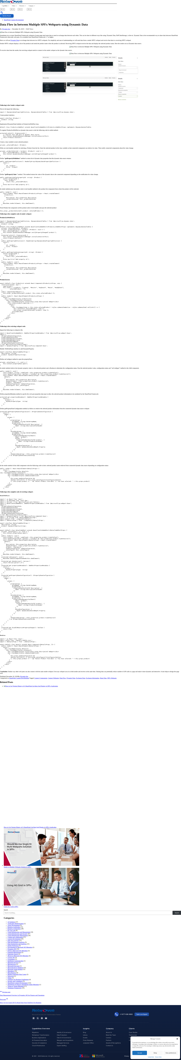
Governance (11, 959)
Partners (108, 1040)
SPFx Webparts (112, 678)
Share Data (103, 678)
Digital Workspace (13, 945)
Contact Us (109, 1045)
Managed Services (13, 962)
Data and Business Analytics (16, 942)
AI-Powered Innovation (39, 1040)
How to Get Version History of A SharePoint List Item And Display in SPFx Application (30, 827)
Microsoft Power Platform (15, 967)
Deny (155, 1053)
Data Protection (62, 1035)
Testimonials (133, 1035)
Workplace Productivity (15, 988)
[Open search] (1, 12)
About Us (109, 1032)
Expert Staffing (62, 1045)
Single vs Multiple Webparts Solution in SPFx (17, 867)
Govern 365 (11, 957)
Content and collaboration (15, 937)
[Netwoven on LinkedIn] (33, 1018)
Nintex (10, 978)
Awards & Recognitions (113, 1043)
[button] (177, 1039)
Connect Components (40, 678)
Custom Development (14, 939)
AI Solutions (11, 922)
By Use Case (11, 930)
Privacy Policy (158, 1057)
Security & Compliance (39, 1043)
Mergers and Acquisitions (65, 1040)
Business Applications (14, 928)
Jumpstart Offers (88, 1043)
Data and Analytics (13, 940)
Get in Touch (7, 16)
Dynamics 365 (12, 949)
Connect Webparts (53, 678)
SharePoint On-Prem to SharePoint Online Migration (23, 984)
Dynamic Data (14, 40)
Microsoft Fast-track (14, 966)
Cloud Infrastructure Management (18, 935)
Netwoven (11, 976)
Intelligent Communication (15, 961)
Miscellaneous (12, 973)
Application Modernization (16, 923)
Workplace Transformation (40, 1035)
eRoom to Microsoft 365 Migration (18, 956)
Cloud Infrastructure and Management (19, 932)
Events (85, 1037)
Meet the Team (111, 1035)
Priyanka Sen (6, 29)
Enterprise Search (13, 954)
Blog (84, 1032)
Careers (108, 1037)
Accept (140, 1053)
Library (85, 1035)
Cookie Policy (151, 1057)
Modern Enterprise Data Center (17, 974)
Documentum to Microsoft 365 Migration (20, 947)
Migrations (11, 971)
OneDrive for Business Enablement (18, 979)
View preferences (170, 1053)
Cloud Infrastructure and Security (17, 934)
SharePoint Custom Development (14, 20)
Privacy (126, 1056)
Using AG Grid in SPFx (11, 906)
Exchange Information (92, 678)
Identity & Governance (64, 1032)
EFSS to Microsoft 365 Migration (18, 951)
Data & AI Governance (64, 1037)
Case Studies (133, 1032)
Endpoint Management (14, 952)
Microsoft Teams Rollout (15, 969)
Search (6, 910)
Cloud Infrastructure (38, 1045)
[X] (37, 1018)
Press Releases (88, 1040)
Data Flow (63, 678)
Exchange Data (80, 678)
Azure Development (14, 925)
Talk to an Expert (141, 1014)
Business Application (14, 927)
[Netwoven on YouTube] (46, 1018)
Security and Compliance (15, 981)
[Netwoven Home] (43, 1011)
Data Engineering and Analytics (17, 944)
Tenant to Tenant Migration (16, 986)
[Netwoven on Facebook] (41, 1018)
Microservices (12, 964)
